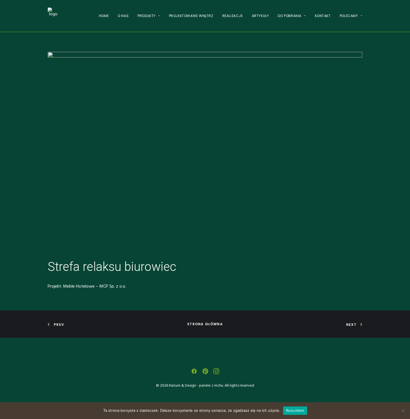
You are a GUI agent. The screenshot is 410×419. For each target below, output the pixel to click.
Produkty (147, 15)
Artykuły (260, 15)
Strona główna (205, 324)
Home (104, 15)
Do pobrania (290, 15)
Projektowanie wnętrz (191, 15)
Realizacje (232, 15)
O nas (123, 15)
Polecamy (349, 15)
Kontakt (323, 15)
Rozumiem (295, 410)
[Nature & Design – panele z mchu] (53, 16)
